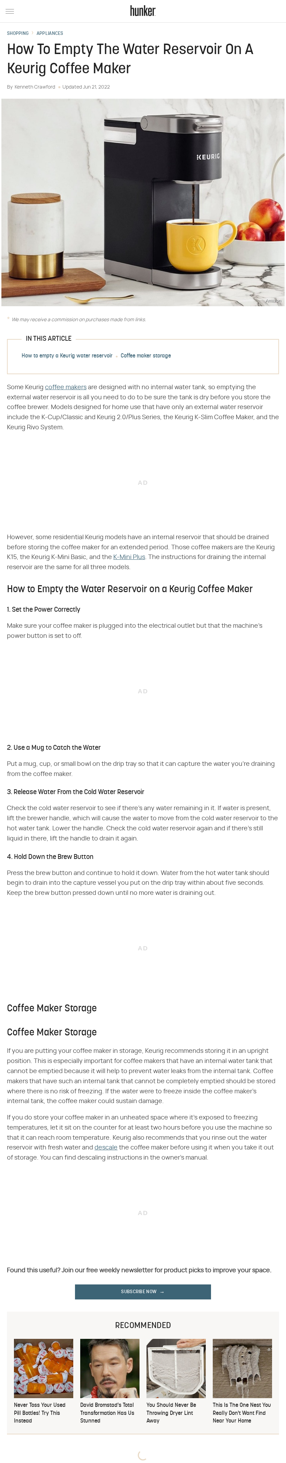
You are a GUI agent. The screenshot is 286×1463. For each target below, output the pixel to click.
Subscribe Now (139, 1292)
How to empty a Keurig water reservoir (67, 356)
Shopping (18, 33)
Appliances (50, 33)
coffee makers (65, 387)
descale (106, 1148)
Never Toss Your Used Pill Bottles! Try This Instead (40, 1413)
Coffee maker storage (146, 356)
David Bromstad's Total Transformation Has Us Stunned (107, 1413)
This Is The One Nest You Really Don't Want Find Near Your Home (242, 1413)
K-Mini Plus (129, 557)
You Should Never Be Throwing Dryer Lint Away (171, 1413)
